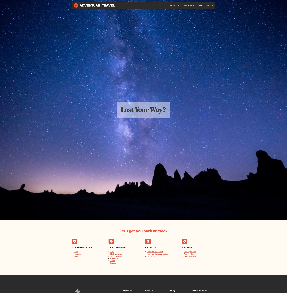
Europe (113, 263)
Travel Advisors (190, 256)
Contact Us (151, 256)
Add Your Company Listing (157, 254)
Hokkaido (77, 254)
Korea (76, 252)
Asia (112, 252)
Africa (112, 261)
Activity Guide (189, 254)
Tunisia (76, 258)
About (199, 5)
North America (116, 254)
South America (116, 256)
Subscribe (209, 5)
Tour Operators (190, 252)
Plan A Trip (188, 5)
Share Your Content (155, 252)
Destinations (174, 5)
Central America (116, 258)
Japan (76, 256)
